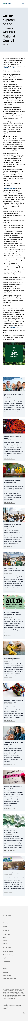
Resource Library (8, 955)
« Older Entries (6, 899)
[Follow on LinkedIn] (24, 1013)
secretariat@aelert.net (15, 327)
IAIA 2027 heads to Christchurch (13, 873)
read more (8, 414)
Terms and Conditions (9, 978)
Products (5, 958)
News (4, 937)
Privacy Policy (7, 975)
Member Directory (8, 951)
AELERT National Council (10, 68)
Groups (5, 943)
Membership (6, 934)
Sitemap (5, 972)
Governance (6, 923)
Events (5, 940)
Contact (5, 926)
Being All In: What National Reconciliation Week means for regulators (13, 614)
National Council (10, 188)
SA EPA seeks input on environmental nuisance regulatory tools (14, 570)
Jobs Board (6, 961)
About (4, 920)
